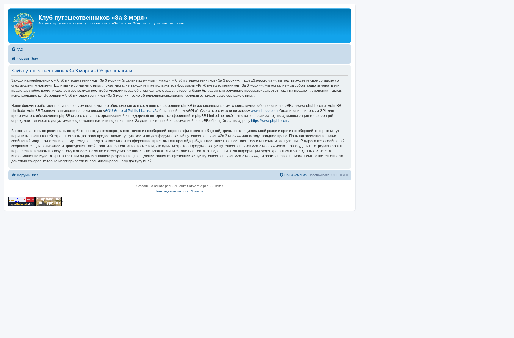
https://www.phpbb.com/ (270, 121)
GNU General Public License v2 (130, 111)
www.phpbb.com (264, 111)
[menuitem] (17, 49)
